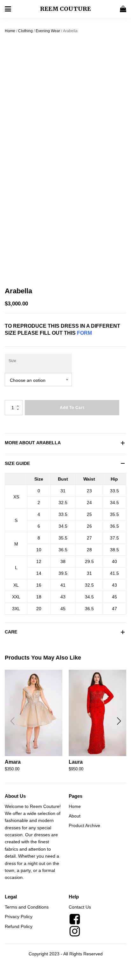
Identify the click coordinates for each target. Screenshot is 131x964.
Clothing (25, 31)
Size (12, 361)
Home (10, 31)
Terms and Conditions (27, 907)
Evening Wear (48, 31)
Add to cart (72, 407)
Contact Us (80, 907)
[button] (118, 721)
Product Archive (84, 825)
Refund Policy (18, 926)
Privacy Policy (18, 916)
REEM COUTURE (65, 8)
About (74, 815)
